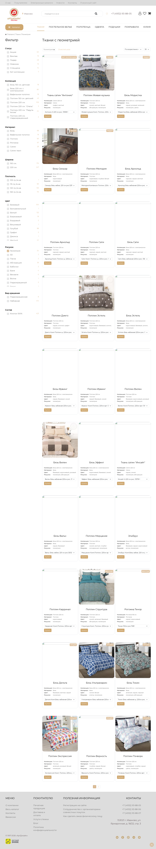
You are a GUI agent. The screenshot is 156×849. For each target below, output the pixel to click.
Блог (35, 823)
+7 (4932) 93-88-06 (131, 809)
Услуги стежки (41, 819)
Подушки (114, 27)
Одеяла (99, 27)
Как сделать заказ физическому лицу (82, 816)
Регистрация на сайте (74, 805)
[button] (26, 13)
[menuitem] (8, 3)
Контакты (10, 813)
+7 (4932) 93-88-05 (131, 805)
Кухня (147, 27)
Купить (48, 116)
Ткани (40, 27)
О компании (12, 805)
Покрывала (132, 27)
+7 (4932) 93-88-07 (131, 813)
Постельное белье (60, 27)
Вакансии (11, 817)
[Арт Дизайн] (16, 14)
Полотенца (83, 27)
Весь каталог (12, 809)
